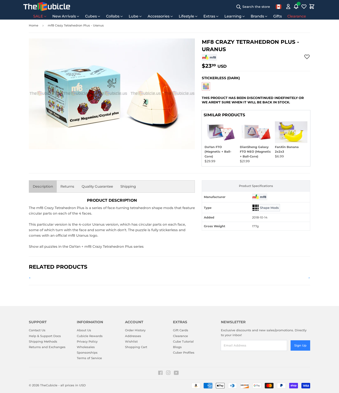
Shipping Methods (43, 341)
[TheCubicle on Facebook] (160, 373)
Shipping (128, 186)
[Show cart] (312, 6)
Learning (232, 16)
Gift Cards (180, 330)
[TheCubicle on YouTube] (176, 373)
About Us (84, 330)
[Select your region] (278, 6)
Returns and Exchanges (47, 347)
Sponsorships (87, 352)
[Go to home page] (46, 6)
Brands (257, 16)
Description (43, 186)
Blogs (177, 347)
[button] (206, 86)
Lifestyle (186, 16)
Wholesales (86, 347)
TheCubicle (48, 385)
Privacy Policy (87, 341)
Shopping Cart (136, 347)
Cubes (91, 16)
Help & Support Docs (45, 336)
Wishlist (131, 341)
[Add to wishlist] (307, 56)
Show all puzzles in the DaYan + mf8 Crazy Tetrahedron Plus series (86, 246)
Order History (135, 330)
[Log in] (288, 6)
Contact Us (37, 330)
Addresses (133, 336)
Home (33, 25)
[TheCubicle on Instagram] (168, 373)
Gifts (277, 16)
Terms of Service (89, 358)
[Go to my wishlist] (304, 6)
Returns (67, 186)
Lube (133, 16)
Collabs (112, 16)
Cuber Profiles (183, 352)
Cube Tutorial (183, 341)
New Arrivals (64, 16)
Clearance (296, 16)
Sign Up (300, 345)
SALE (38, 16)
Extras (209, 16)
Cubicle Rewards (90, 336)
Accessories (159, 16)
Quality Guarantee (97, 186)
